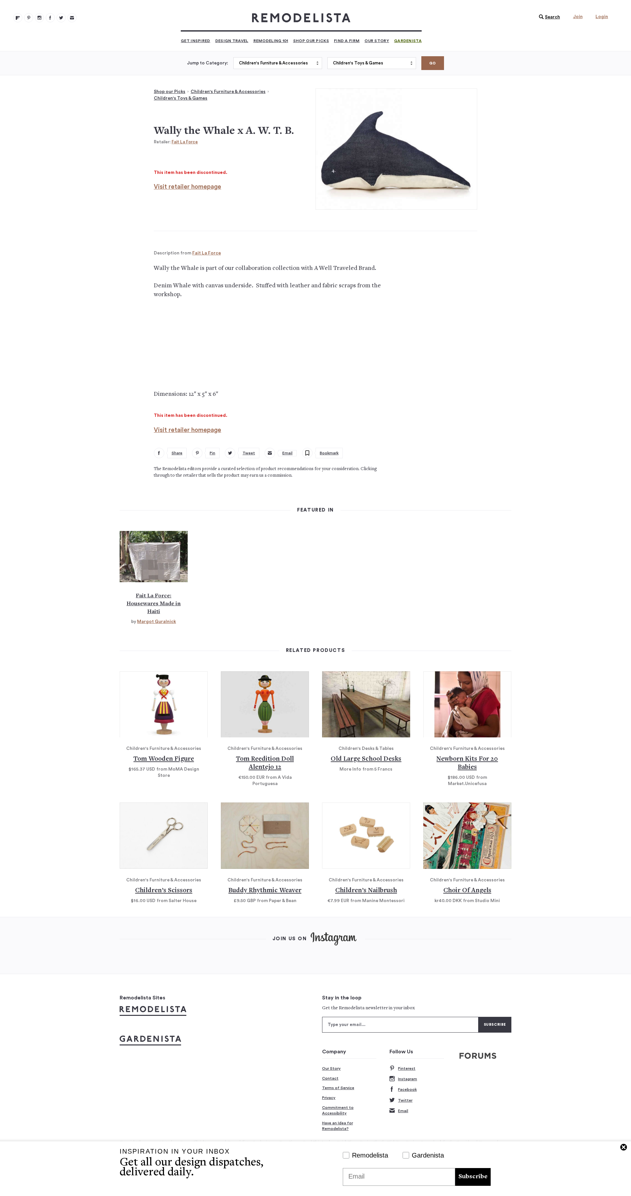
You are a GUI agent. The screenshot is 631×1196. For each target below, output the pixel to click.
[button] (548, 17)
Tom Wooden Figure (163, 759)
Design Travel (231, 41)
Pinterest (406, 1068)
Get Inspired (195, 41)
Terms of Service (338, 1088)
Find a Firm (347, 41)
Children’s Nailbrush (366, 890)
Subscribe (472, 1176)
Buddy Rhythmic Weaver (264, 890)
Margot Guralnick (156, 621)
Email (403, 1111)
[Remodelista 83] (61, 17)
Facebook (407, 1089)
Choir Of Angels (467, 890)
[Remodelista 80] (28, 17)
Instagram (407, 1079)
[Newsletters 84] (72, 17)
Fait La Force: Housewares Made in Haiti (154, 604)
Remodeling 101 (270, 41)
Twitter (405, 1100)
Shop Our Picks (311, 41)
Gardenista (408, 41)
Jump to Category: (207, 63)
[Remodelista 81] (39, 17)
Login (602, 16)
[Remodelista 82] (50, 17)
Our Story (376, 41)
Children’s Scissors (163, 890)
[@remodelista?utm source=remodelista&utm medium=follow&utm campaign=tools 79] (17, 17)
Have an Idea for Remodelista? (337, 1126)
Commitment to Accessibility (338, 1110)
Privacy (329, 1098)
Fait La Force (185, 142)
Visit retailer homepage (187, 187)
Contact (330, 1078)
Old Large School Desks (366, 759)
